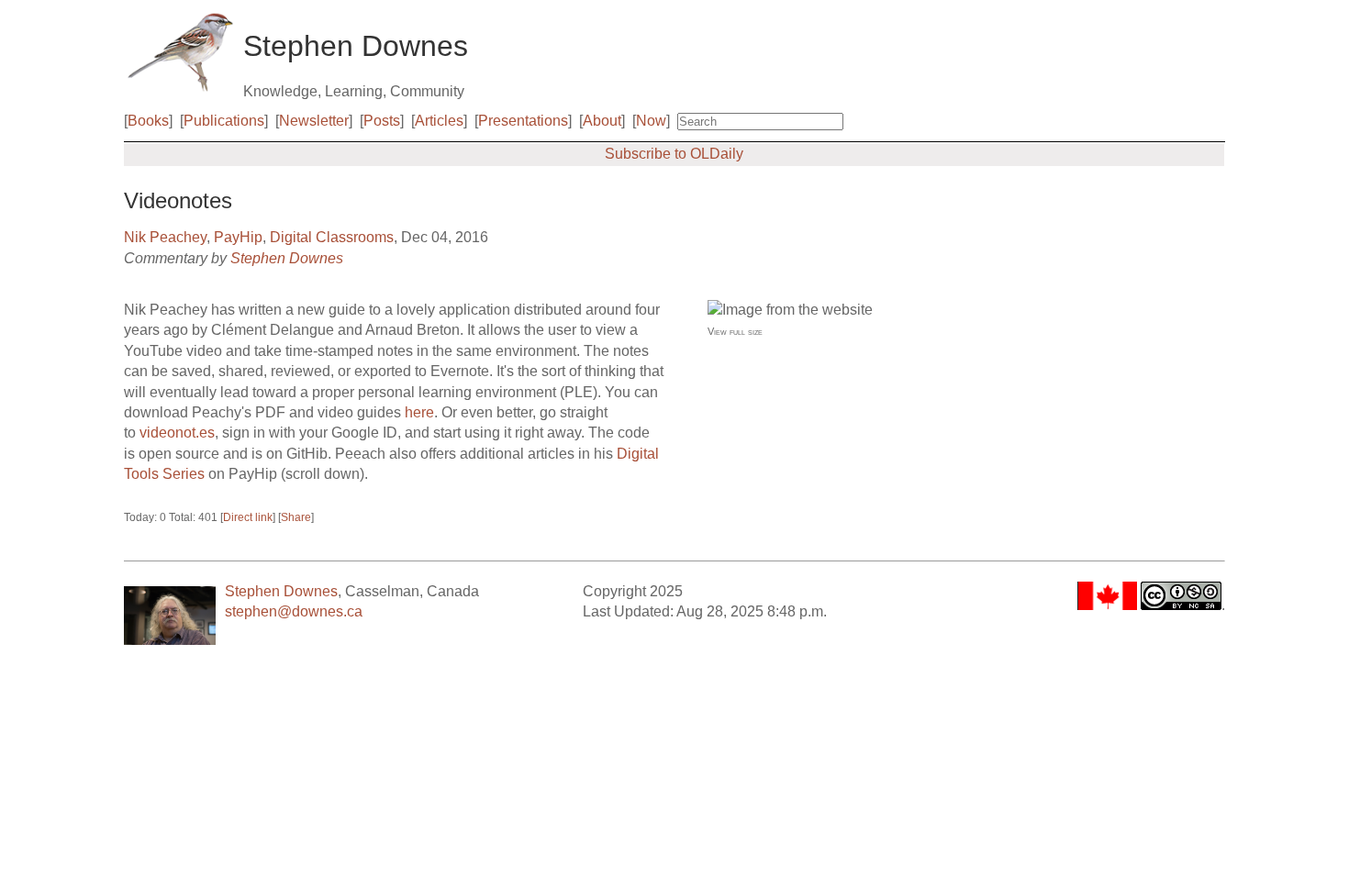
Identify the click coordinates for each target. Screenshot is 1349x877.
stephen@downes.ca (293, 611)
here (419, 412)
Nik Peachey (165, 237)
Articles (439, 120)
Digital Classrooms (332, 237)
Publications (224, 120)
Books (148, 120)
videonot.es (177, 432)
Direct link (248, 517)
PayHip (238, 237)
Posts (381, 120)
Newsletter (314, 120)
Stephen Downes (286, 258)
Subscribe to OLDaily (674, 153)
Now (651, 120)
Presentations (523, 120)
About (602, 120)
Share (296, 517)
